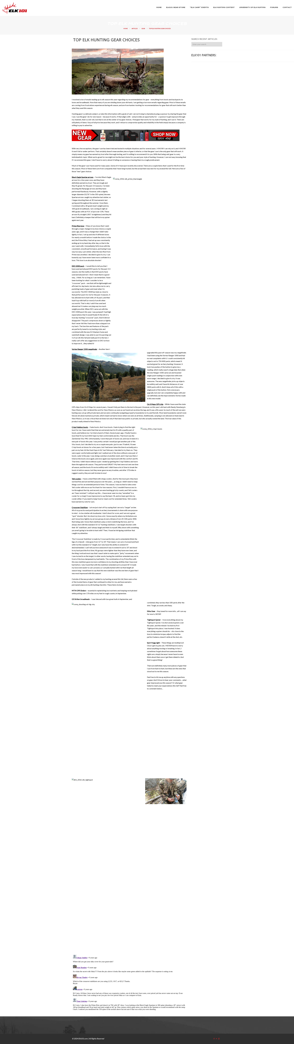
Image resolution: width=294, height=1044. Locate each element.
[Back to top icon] (282, 1039)
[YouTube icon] (216, 1039)
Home (125, 28)
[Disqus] (129, 982)
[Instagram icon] (219, 1039)
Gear (143, 28)
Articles (135, 28)
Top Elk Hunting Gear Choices (160, 28)
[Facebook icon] (214, 1039)
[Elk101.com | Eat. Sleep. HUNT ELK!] (14, 8)
